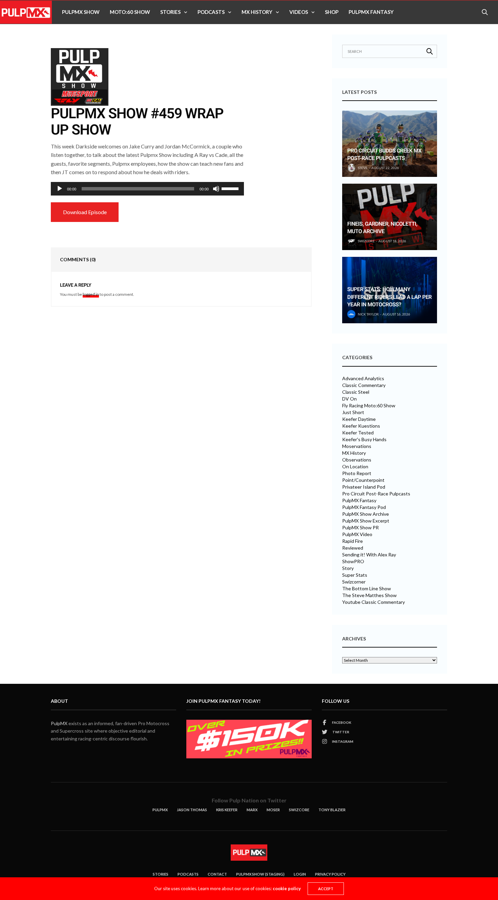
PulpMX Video (357, 534)
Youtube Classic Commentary (373, 602)
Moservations (356, 446)
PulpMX (59, 723)
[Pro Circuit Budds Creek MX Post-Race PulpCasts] (389, 143)
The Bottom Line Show (366, 588)
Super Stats (354, 575)
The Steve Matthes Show (369, 595)
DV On (349, 398)
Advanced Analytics (363, 378)
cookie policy (287, 888)
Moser (273, 809)
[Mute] (216, 188)
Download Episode (85, 212)
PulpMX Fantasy (371, 12)
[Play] (59, 188)
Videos (298, 12)
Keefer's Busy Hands (364, 439)
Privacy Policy (330, 874)
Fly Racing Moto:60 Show (368, 405)
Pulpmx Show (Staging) (260, 874)
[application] (147, 189)
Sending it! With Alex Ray (369, 554)
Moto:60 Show (130, 12)
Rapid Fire (352, 541)
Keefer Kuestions (361, 426)
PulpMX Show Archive (365, 514)
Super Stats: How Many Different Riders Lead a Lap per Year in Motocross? (389, 297)
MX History (257, 12)
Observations (356, 459)
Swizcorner (354, 581)
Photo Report (356, 473)
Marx (252, 809)
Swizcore (299, 809)
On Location (355, 466)
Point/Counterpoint (363, 480)
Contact (217, 874)
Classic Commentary (364, 385)
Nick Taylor (368, 314)
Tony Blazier (332, 809)
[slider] (231, 188)
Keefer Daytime (359, 419)
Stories (170, 12)
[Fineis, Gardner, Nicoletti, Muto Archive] (389, 217)
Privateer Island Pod (363, 487)
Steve (363, 168)
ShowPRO (353, 561)
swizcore (366, 241)
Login (300, 874)
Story (348, 568)
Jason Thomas (192, 809)
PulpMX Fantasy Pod (364, 507)
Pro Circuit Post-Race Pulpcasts (376, 493)
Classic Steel (355, 392)
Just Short (353, 412)
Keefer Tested (358, 432)
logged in (91, 294)
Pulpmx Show (81, 12)
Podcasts (211, 12)
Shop (331, 12)
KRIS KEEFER (226, 809)
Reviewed (352, 548)
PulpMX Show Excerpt (365, 520)
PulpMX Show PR (360, 527)
